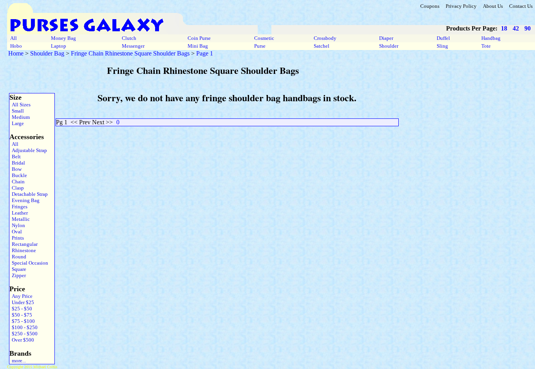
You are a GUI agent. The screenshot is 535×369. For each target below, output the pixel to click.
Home (15, 53)
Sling (442, 46)
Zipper (17, 275)
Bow (15, 169)
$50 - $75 (20, 315)
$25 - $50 (20, 309)
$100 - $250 (23, 327)
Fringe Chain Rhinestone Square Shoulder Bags (130, 53)
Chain (17, 181)
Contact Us (521, 6)
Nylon (17, 225)
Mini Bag (197, 46)
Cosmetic (264, 38)
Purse (260, 46)
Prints (16, 238)
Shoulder (388, 46)
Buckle (18, 175)
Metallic (19, 219)
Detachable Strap (28, 194)
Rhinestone (22, 250)
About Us (493, 6)
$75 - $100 (22, 321)
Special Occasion (28, 263)
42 (516, 28)
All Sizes (20, 104)
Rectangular (23, 244)
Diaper (386, 38)
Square (17, 269)
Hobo (16, 46)
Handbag (491, 38)
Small (16, 111)
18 (504, 28)
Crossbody (325, 38)
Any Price (21, 296)
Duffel (443, 38)
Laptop (58, 46)
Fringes (18, 207)
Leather (18, 213)
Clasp (16, 188)
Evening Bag (24, 200)
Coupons (429, 6)
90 (527, 28)
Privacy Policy (461, 6)
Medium (19, 117)
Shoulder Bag (47, 53)
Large (16, 123)
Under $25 (21, 302)
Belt (15, 156)
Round (17, 257)
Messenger (133, 46)
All (13, 38)
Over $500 (21, 340)
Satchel (322, 46)
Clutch (129, 38)
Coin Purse (199, 38)
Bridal (17, 163)
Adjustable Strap (28, 150)
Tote (486, 46)
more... (17, 361)
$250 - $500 (23, 334)
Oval (15, 232)
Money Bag (63, 38)
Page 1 (204, 53)
